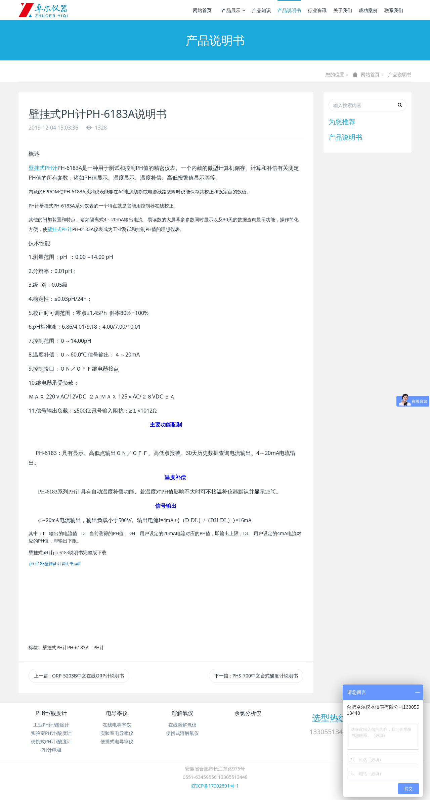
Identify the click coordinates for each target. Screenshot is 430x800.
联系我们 (393, 10)
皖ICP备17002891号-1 (215, 786)
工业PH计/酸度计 (51, 724)
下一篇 (256, 675)
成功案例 (368, 10)
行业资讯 (317, 10)
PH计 (98, 647)
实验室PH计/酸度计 (51, 733)
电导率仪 (117, 713)
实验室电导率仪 (116, 733)
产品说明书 (289, 10)
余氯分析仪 (247, 713)
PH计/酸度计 (51, 713)
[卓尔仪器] (43, 10)
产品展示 (231, 10)
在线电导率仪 (117, 724)
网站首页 (202, 10)
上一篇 (79, 675)
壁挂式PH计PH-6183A (65, 647)
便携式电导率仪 (116, 741)
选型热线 (329, 718)
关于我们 (342, 10)
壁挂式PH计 (43, 168)
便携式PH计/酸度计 (51, 741)
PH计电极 (51, 750)
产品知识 (261, 10)
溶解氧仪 (182, 713)
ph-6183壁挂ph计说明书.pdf (55, 563)
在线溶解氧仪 (182, 724)
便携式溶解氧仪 (182, 733)
